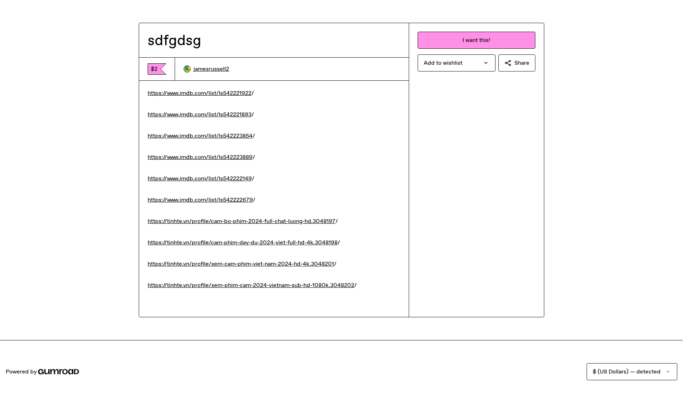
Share (521, 62)
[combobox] (457, 62)
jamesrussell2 (211, 68)
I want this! (476, 40)
